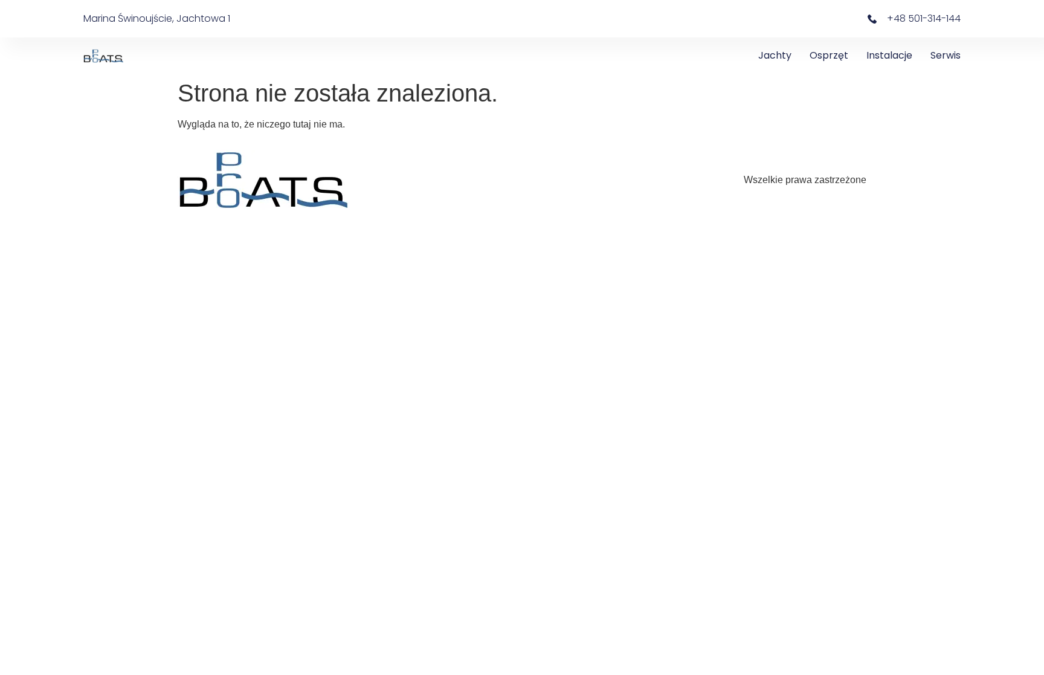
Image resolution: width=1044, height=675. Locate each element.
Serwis (945, 55)
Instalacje (889, 55)
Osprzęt (829, 55)
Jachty (774, 55)
